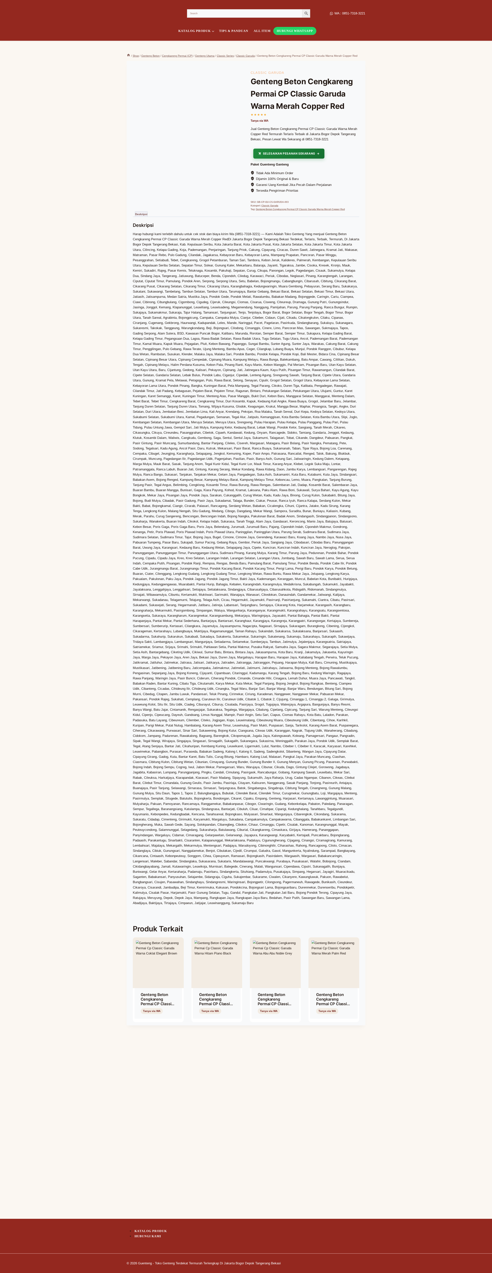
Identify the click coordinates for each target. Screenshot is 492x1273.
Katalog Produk (151, 1231)
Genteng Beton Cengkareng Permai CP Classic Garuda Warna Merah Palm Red (332, 1003)
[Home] (128, 55)
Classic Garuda (267, 73)
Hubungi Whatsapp (295, 30)
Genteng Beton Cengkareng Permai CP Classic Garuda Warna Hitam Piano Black (215, 1003)
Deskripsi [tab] (141, 214)
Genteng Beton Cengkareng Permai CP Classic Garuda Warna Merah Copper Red (300, 209)
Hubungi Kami (148, 1236)
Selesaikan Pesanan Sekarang (289, 153)
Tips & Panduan (233, 30)
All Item (262, 30)
